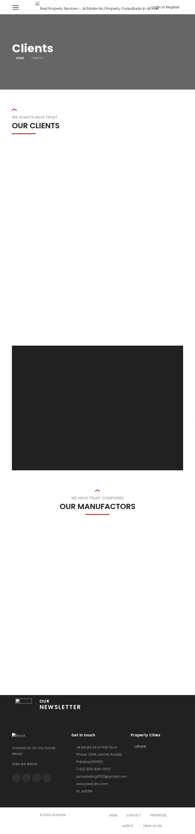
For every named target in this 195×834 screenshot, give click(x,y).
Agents (127, 826)
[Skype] (26, 778)
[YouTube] (47, 778)
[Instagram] (36, 778)
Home (20, 58)
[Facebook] (16, 778)
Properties (159, 815)
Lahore (139, 746)
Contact (134, 815)
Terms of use (152, 826)
